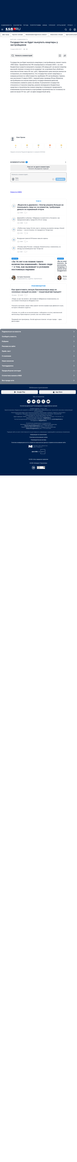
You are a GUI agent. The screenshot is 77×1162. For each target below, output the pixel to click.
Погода (25, 25)
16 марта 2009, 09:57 (16, 49)
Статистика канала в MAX (12, 375)
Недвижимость (6, 25)
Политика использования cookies (38, 437)
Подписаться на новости (11, 332)
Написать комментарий (23, 55)
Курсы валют (61, 25)
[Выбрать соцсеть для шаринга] (65, 55)
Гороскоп (52, 25)
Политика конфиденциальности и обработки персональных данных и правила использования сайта (38, 442)
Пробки (70, 25)
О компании (6, 356)
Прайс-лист (6, 351)
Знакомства (17, 25)
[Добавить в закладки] (60, 55)
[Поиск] (65, 29)
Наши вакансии (8, 361)
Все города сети (8, 380)
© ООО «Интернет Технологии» (38, 463)
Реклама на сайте (8, 346)
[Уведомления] (70, 29)
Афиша (44, 25)
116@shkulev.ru (47, 418)
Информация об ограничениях (38, 434)
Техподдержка (7, 366)
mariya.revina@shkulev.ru (32, 428)
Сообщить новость (9, 336)
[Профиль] (74, 29)
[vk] (33, 401)
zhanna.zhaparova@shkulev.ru (32, 425)
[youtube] (48, 401)
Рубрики (5, 341)
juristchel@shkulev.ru (57, 419)
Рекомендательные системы (38, 440)
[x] (43, 401)
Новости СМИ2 (16, 192)
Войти (17, 180)
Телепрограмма (35, 25)
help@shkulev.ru (42, 420)
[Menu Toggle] (2, 29)
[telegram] (29, 401)
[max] (38, 401)
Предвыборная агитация (11, 371)
